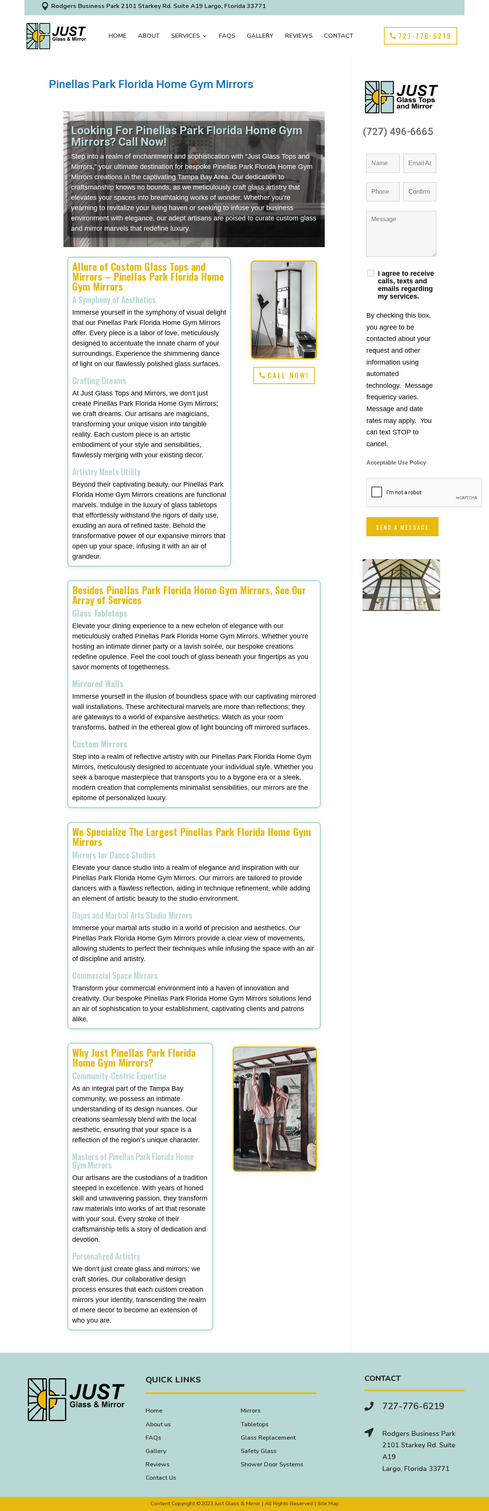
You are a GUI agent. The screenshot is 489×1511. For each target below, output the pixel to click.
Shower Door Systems (272, 1464)
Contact (338, 36)
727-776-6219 (425, 36)
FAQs (227, 36)
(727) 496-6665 (398, 131)
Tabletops (255, 1424)
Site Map (328, 1503)
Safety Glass (259, 1451)
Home (117, 36)
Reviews (299, 36)
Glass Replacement (268, 1438)
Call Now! (288, 375)
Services (185, 36)
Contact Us (161, 1478)
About (149, 36)
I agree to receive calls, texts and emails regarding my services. (406, 285)
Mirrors (251, 1411)
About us (158, 1424)
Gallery (260, 36)
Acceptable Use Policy (396, 463)
